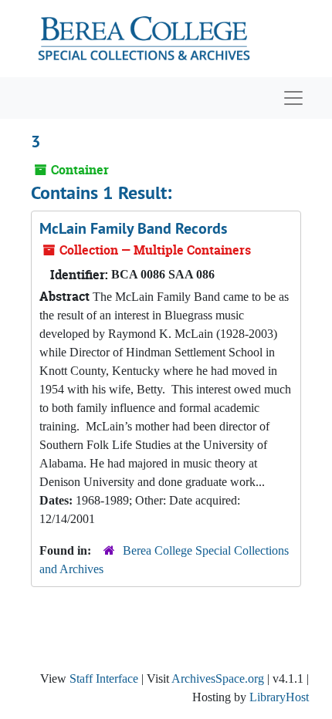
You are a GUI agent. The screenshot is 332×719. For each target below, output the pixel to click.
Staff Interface (103, 678)
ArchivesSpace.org (217, 678)
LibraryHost (279, 697)
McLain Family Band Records (133, 228)
